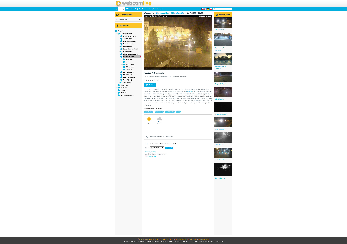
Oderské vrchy (130, 67)
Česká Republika (126, 33)
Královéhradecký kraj (130, 49)
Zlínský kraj (127, 82)
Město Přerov (219, 144)
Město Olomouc (220, 29)
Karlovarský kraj (128, 44)
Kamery (121, 9)
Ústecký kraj (127, 80)
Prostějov (188, 91)
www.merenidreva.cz (208, 241)
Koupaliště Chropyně (221, 114)
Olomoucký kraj (128, 57)
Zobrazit (169, 148)
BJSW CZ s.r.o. (189, 241)
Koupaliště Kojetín (220, 84)
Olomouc (129, 69)
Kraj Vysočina (127, 46)
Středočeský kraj (129, 77)
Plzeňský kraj (127, 75)
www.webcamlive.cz (152, 241)
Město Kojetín (219, 99)
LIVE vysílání (130, 9)
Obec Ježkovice (220, 178)
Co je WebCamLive (141, 9)
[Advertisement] (211, 3)
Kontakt (159, 9)
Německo (124, 87)
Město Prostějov (178, 13)
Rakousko (124, 93)
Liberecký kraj (128, 51)
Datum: (147, 148)
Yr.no (222, 241)
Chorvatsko (124, 85)
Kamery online (153, 239)
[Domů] (116, 9)
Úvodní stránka (143, 239)
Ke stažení (152, 9)
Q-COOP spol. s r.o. (176, 241)
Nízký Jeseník (130, 64)
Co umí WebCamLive (179, 239)
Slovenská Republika (127, 95)
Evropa (178, 111)
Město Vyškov (219, 129)
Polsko (123, 90)
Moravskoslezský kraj (130, 54)
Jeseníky (129, 59)
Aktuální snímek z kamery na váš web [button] (159, 136)
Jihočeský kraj (128, 39)
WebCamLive (133, 3)
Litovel (128, 62)
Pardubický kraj (128, 72)
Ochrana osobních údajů (201, 239)
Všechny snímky (150, 152)
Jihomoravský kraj (129, 41)
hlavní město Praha (129, 36)
